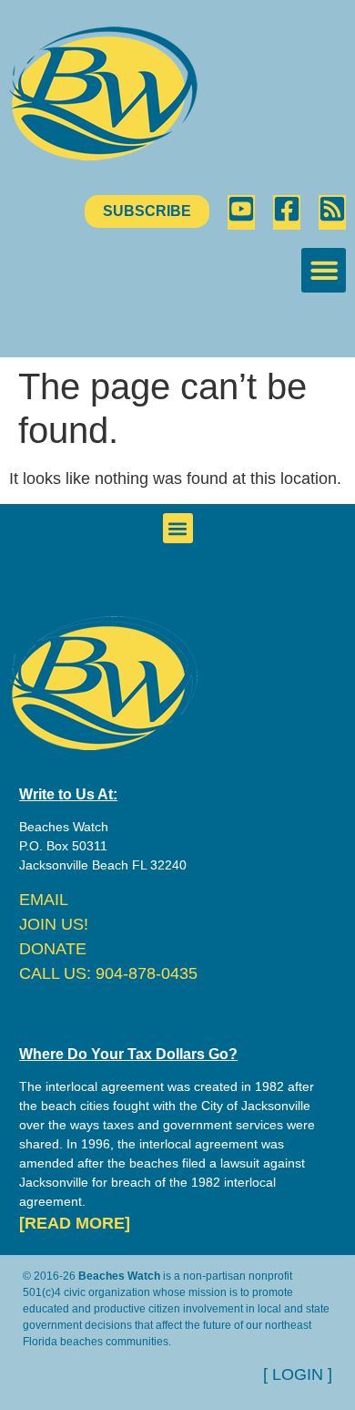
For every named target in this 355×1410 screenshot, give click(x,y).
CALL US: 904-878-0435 (108, 973)
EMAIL (43, 899)
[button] (323, 270)
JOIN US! (53, 924)
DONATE (52, 949)
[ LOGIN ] (297, 1374)
